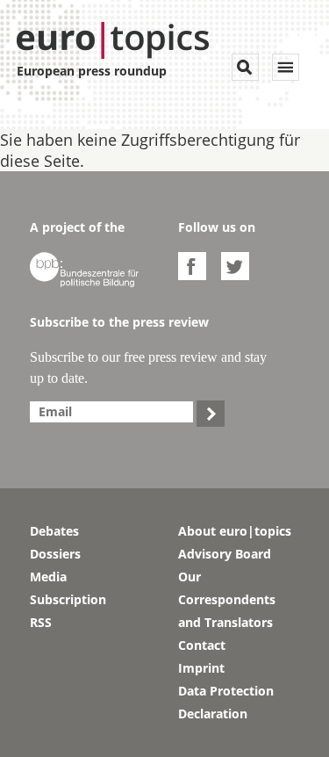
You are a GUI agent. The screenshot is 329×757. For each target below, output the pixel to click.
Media (48, 576)
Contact (201, 645)
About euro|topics (234, 531)
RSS (41, 622)
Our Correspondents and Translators (226, 599)
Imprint (201, 668)
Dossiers (55, 553)
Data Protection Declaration (226, 702)
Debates (54, 531)
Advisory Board (224, 553)
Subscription (68, 599)
